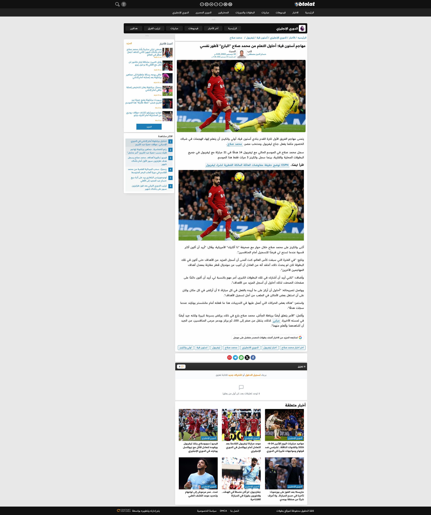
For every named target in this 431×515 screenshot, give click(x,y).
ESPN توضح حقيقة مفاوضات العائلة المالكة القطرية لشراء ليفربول (247, 165)
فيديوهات (281, 12)
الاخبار (295, 12)
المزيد (129, 43)
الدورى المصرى (203, 12)
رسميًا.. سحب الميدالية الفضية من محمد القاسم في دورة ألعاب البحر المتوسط (147, 171)
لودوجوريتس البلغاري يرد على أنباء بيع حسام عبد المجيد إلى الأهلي (149, 179)
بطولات (280, 510)
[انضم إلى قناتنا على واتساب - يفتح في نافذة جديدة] (225, 4)
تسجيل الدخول (253, 374)
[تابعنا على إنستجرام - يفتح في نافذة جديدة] (207, 4)
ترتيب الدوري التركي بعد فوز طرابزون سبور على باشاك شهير (149, 187)
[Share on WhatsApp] (241, 357)
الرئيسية (309, 12)
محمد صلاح (235, 143)
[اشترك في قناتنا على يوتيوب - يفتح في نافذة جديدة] (211, 4)
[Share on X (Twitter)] (247, 357)
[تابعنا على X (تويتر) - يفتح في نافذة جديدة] (221, 4)
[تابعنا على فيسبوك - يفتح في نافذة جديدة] (202, 4)
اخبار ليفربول (270, 347)
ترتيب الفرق (154, 28)
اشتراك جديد (235, 374)
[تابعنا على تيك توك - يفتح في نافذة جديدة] (216, 4)
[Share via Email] (229, 357)
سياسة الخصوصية (207, 510)
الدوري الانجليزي (250, 347)
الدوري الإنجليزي (180, 12)
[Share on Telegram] (235, 357)
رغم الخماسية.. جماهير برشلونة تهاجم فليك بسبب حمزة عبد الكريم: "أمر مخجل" (147, 151)
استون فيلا (201, 347)
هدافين (134, 28)
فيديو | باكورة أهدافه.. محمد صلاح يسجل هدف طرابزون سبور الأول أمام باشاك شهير (147, 160)
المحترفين (223, 12)
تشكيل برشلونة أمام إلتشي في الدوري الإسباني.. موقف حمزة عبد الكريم (149, 143)
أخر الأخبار (213, 28)
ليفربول (216, 347)
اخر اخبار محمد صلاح (293, 347)
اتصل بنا (234, 510)
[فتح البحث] (117, 4)
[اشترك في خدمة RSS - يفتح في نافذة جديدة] (230, 4)
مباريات (265, 12)
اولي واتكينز (186, 347)
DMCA (223, 510)
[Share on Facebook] (253, 357)
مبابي (276, 320)
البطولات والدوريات (245, 12)
